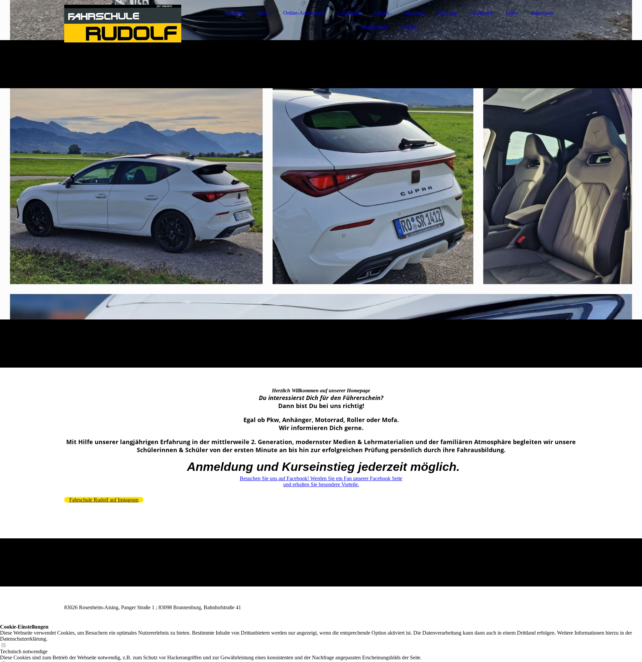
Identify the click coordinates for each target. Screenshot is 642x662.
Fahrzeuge (414, 13)
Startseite (235, 13)
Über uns (447, 13)
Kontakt (409, 27)
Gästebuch (481, 13)
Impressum (542, 13)
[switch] (3, 645)
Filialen (382, 13)
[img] (122, 23)
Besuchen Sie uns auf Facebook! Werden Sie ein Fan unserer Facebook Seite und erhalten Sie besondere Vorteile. (321, 481)
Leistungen (349, 13)
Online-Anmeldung (303, 13)
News (264, 13)
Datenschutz (374, 27)
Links (512, 13)
